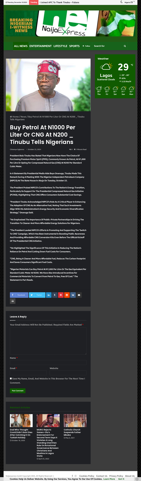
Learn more (109, 479)
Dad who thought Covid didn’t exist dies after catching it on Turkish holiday (21, 433)
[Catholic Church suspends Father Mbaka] (75, 420)
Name (14, 358)
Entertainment (40, 46)
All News (21, 46)
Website (54, 368)
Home (15, 116)
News (23, 116)
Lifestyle (60, 46)
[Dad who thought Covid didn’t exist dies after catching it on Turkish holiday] (21, 420)
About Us (130, 476)
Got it (121, 479)
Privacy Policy (116, 476)
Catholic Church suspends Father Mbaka (72, 432)
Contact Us (101, 476)
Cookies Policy (86, 476)
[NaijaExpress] (70, 23)
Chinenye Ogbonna (17, 149)
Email (13, 368)
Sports (74, 46)
